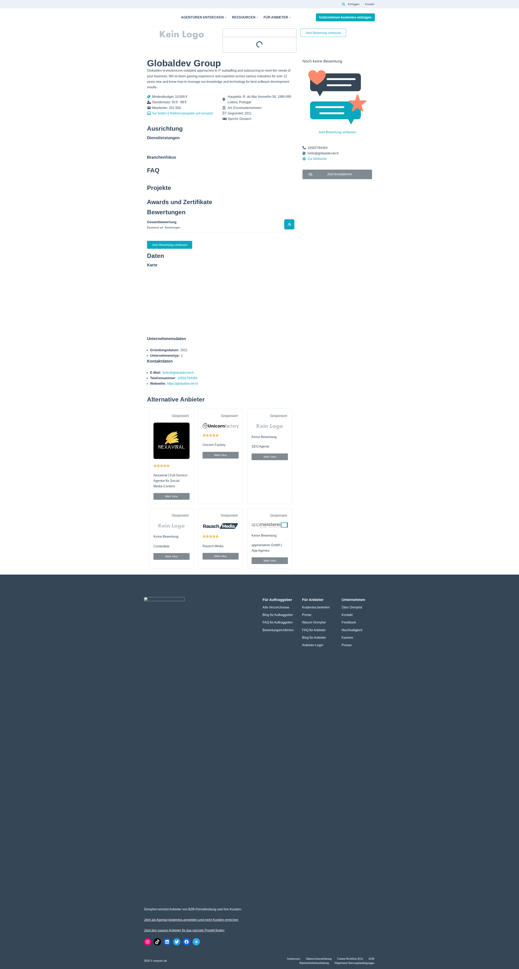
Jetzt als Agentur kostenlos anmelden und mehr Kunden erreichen (191, 920)
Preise (306, 615)
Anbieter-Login (312, 645)
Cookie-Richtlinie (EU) (350, 958)
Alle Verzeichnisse (276, 607)
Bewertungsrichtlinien (278, 630)
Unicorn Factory (214, 445)
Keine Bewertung (264, 437)
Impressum (293, 958)
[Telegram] (196, 941)
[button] (225, 17)
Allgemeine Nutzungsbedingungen (354, 963)
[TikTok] (157, 941)
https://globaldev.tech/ (182, 383)
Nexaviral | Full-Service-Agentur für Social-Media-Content (170, 481)
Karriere (347, 637)
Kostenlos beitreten (316, 607)
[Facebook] (186, 941)
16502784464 (187, 378)
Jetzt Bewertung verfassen (337, 132)
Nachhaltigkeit (352, 630)
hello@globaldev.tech (178, 372)
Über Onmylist (352, 607)
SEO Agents (260, 446)
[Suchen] (343, 4)
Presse (347, 645)
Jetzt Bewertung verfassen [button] (323, 32)
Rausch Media (213, 546)
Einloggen (353, 4)
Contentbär (161, 546)
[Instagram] (147, 941)
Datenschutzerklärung (318, 958)
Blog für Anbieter (314, 637)
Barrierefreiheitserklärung (314, 963)
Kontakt (369, 4)
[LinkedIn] (167, 941)
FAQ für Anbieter (314, 630)
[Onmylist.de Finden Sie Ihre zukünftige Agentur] (159, 17)
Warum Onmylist (314, 622)
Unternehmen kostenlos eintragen (345, 17)
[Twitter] (176, 941)
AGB (371, 958)
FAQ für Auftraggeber (278, 622)
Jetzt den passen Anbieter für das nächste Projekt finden (184, 930)
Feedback (349, 622)
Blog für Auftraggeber (278, 615)
